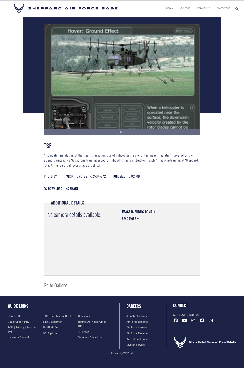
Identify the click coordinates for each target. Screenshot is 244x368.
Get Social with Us (186, 314)
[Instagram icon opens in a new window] (193, 320)
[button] (6, 8)
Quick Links (18, 306)
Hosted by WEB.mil (122, 353)
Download (54, 188)
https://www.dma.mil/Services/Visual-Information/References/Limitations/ (143, 254)
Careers (133, 306)
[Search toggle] (238, 8)
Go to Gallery (55, 285)
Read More (129, 218)
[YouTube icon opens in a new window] (184, 320)
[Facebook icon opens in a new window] (175, 320)
